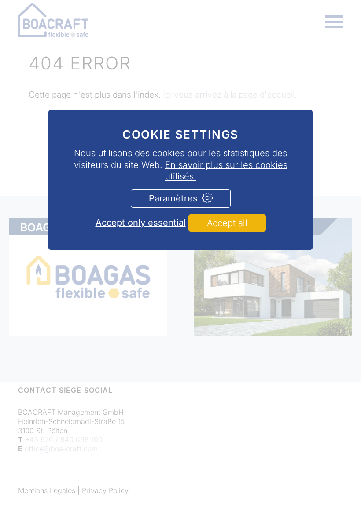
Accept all (227, 223)
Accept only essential (141, 222)
